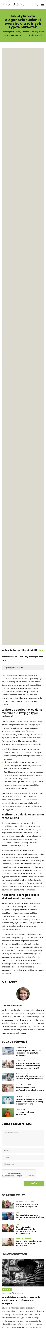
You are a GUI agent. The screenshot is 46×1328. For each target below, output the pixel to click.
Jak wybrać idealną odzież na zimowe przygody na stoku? (30, 1077)
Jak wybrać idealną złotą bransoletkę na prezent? (27, 1205)
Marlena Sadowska (11, 650)
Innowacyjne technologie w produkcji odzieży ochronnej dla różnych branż (29, 1101)
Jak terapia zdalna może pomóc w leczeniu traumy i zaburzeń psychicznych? (28, 1065)
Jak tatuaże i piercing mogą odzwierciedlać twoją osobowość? (29, 1243)
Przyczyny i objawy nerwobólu (25, 1113)
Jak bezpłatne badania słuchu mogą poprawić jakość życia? (30, 1217)
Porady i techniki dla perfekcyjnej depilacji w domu (30, 1089)
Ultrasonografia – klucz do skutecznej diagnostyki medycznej (28, 1053)
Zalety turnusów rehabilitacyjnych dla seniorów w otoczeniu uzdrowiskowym (26, 1230)
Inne (41, 650)
